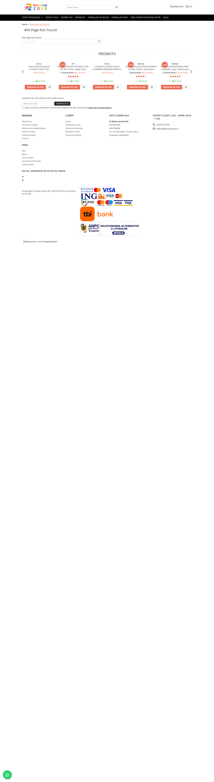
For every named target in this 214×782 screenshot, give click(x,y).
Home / (25, 24)
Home (68, 121)
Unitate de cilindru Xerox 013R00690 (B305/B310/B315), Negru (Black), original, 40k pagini (107, 68)
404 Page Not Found (39, 24)
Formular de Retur (73, 135)
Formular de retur (98, 17)
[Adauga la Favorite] (49, 87)
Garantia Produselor (74, 128)
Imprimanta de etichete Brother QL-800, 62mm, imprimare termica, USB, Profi (141, 68)
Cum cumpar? (28, 157)
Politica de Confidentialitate (100, 107)
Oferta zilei (52, 17)
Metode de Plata (73, 131)
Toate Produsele (31, 17)
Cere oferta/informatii (31, 161)
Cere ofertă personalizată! (145, 17)
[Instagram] (23, 180)
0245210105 (163, 124)
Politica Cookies (28, 131)
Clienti (70, 115)
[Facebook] (23, 177)
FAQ (23, 150)
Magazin (27, 115)
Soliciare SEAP (28, 164)
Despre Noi (26, 121)
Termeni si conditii (30, 124)
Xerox (38, 63)
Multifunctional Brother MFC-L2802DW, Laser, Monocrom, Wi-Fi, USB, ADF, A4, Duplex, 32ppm (175, 68)
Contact (25, 138)
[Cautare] (116, 7)
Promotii (80, 17)
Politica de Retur (29, 135)
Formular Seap (120, 17)
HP (73, 63)
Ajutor (24, 154)
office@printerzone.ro (167, 128)
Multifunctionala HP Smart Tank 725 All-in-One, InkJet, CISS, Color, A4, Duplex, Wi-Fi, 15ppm (73, 68)
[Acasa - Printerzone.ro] (36, 7)
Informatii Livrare (73, 124)
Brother (141, 63)
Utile (25, 144)
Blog (166, 17)
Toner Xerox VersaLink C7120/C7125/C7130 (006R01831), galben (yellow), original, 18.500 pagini (39, 68)
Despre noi (67, 17)
